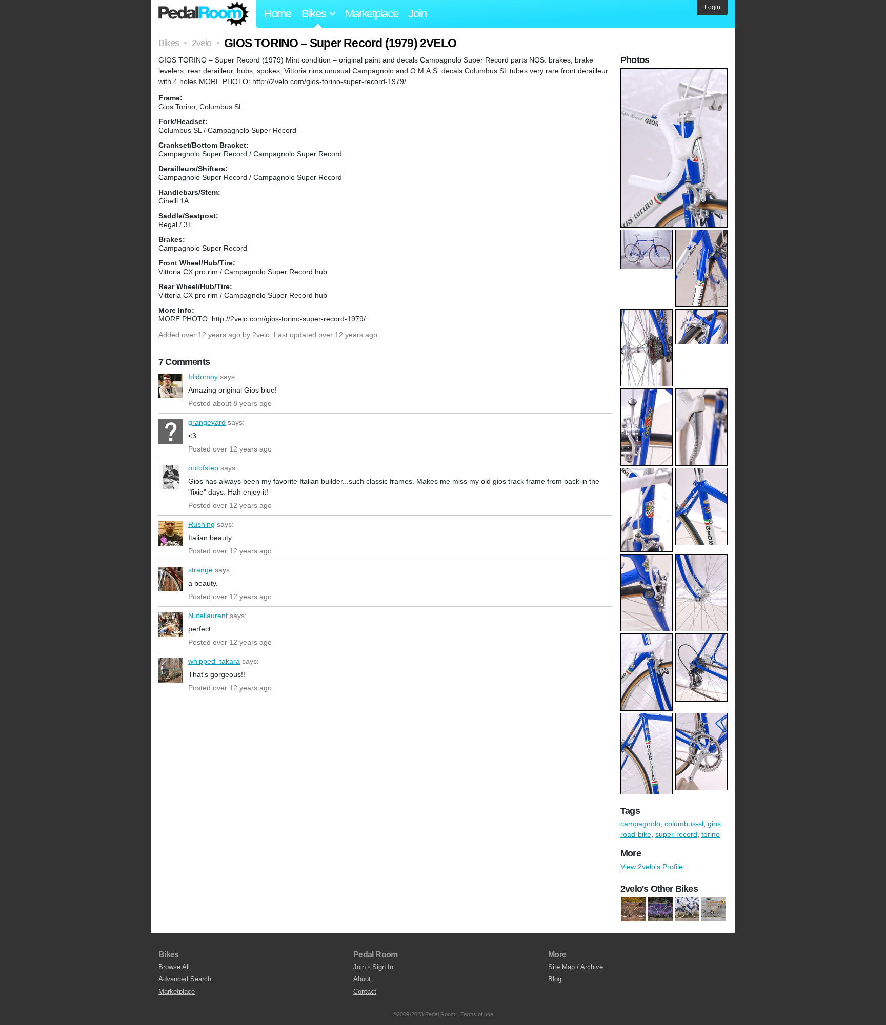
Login (712, 7)
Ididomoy (170, 386)
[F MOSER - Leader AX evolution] (687, 909)
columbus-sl (683, 823)
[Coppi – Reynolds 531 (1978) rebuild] (660, 909)
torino (710, 834)
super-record (676, 834)
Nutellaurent (170, 624)
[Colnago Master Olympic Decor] (633, 909)
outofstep (170, 477)
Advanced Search (184, 979)
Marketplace (371, 13)
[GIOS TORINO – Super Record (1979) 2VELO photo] (675, 73)
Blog (554, 979)
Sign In (382, 967)
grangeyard (170, 431)
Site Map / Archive (575, 967)
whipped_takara (170, 670)
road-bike (635, 834)
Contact (364, 991)
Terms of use (476, 1014)
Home (277, 13)
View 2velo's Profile (651, 867)
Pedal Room (203, 14)
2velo (261, 335)
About (362, 979)
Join (417, 13)
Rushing (170, 533)
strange (170, 579)
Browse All (174, 967)
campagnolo (640, 823)
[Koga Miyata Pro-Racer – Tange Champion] (713, 909)
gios (714, 823)
